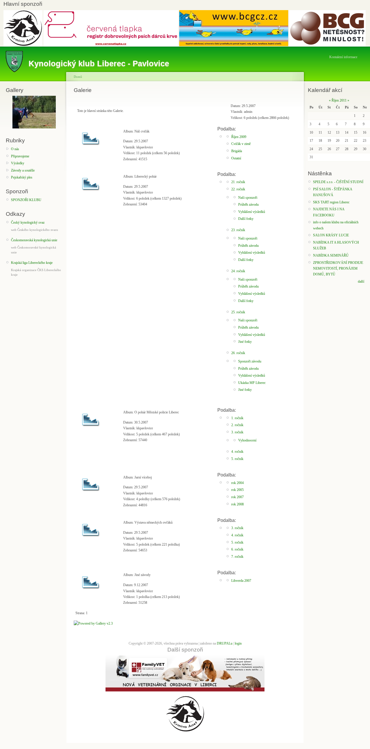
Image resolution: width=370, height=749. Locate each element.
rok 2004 (237, 483)
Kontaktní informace (343, 57)
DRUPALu (224, 643)
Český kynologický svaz (28, 222)
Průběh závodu (248, 205)
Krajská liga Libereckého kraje (32, 263)
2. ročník (237, 425)
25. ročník (238, 312)
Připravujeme (20, 156)
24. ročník (238, 271)
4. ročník (237, 452)
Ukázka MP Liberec (252, 383)
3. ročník (237, 432)
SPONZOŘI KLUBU (26, 200)
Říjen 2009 (238, 137)
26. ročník (238, 353)
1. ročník (237, 418)
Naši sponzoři (247, 198)
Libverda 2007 (241, 581)
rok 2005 (237, 490)
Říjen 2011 (339, 100)
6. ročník (237, 549)
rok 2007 (237, 497)
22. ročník (238, 189)
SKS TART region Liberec (331, 202)
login (238, 643)
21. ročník (238, 182)
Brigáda (236, 151)
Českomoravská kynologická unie (34, 240)
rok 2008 (237, 504)
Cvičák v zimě (241, 144)
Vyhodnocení (247, 440)
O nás (15, 149)
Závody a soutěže (23, 170)
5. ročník (237, 459)
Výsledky (17, 163)
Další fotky (246, 219)
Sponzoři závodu (249, 361)
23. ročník (238, 230)
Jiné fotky (245, 342)
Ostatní (236, 158)
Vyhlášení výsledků (251, 212)
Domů (78, 76)
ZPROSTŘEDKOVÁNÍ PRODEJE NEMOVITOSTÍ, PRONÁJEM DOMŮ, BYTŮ (338, 269)
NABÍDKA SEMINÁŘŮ (331, 255)
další (361, 281)
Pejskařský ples (21, 177)
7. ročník (237, 557)
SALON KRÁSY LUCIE (331, 235)
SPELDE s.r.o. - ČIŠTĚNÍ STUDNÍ (338, 182)
